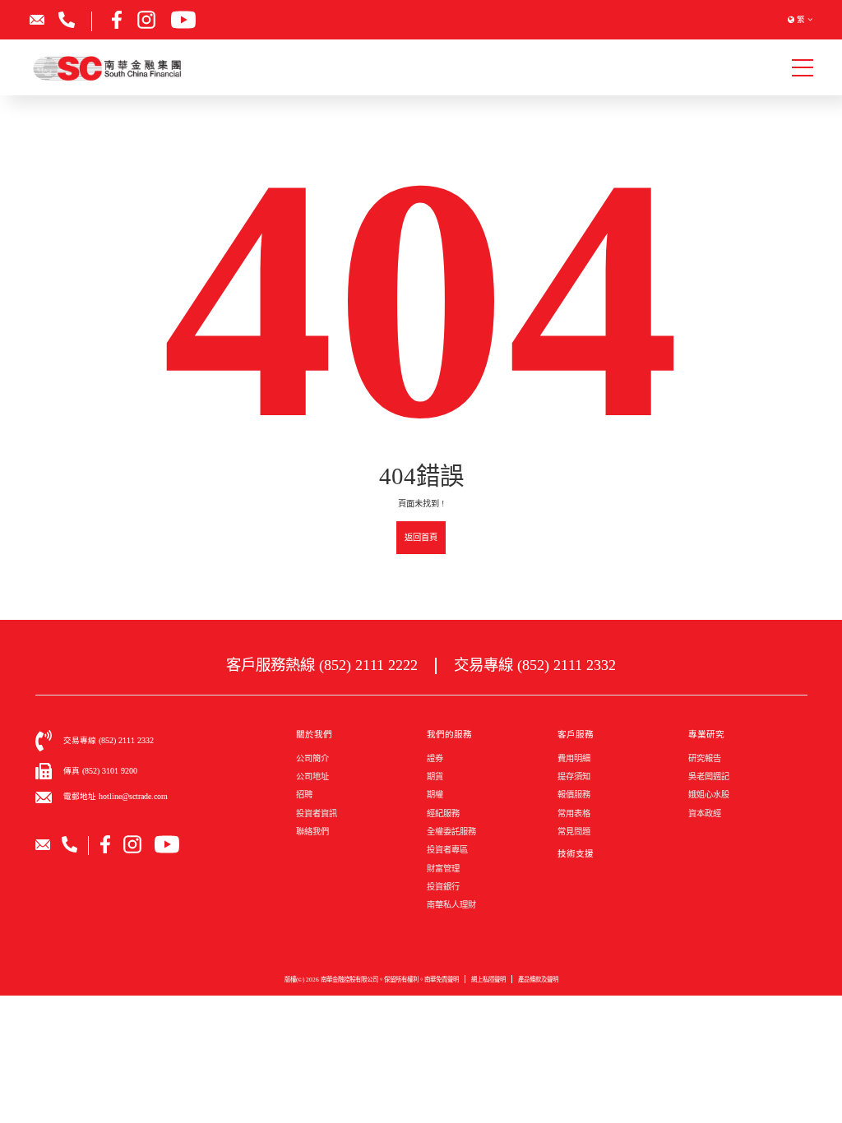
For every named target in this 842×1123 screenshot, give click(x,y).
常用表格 (573, 813)
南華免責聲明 (441, 979)
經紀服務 (443, 813)
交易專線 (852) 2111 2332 (535, 665)
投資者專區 (447, 849)
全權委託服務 (451, 831)
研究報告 (704, 758)
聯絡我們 (312, 831)
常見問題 (573, 831)
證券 (435, 758)
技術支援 (575, 853)
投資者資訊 (316, 813)
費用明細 (573, 758)
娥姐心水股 (708, 794)
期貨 (435, 776)
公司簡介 (312, 758)
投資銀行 (443, 886)
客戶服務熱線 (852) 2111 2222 (322, 665)
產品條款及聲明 (538, 979)
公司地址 (312, 776)
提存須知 (573, 776)
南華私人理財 (451, 904)
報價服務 (573, 794)
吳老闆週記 (708, 776)
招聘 (304, 794)
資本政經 (704, 813)
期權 (435, 794)
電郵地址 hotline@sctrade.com (115, 796)
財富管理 (443, 868)
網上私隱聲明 (488, 979)
